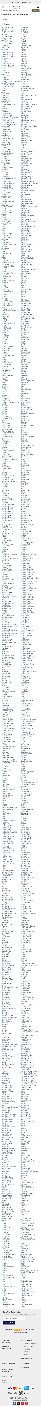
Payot (22, 646)
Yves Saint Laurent (27, 1292)
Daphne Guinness (7, 603)
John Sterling (6, 1181)
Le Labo (23, 83)
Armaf (3, 208)
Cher (3, 492)
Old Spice (23, 497)
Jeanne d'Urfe (6, 1136)
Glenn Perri (5, 922)
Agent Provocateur (8, 83)
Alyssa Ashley (6, 144)
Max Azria (23, 277)
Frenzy (3, 865)
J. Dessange (5, 1073)
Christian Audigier (7, 504)
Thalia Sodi (24, 1069)
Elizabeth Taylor (7, 711)
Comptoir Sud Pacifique (9, 558)
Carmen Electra (7, 431)
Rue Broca (24, 883)
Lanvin (22, 58)
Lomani (23, 138)
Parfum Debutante (26, 558)
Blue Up (4, 320)
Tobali (22, 1102)
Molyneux (23, 356)
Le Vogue (23, 92)
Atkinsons (4, 239)
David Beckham (7, 605)
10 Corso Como (7, 27)
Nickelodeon (24, 440)
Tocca (22, 1103)
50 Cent (4, 34)
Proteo (22, 738)
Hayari (3, 981)
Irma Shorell (5, 1059)
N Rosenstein (25, 402)
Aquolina (4, 194)
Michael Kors (25, 307)
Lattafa (22, 65)
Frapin (3, 854)
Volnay (22, 1243)
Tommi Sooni (25, 1114)
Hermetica (5, 998)
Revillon (23, 804)
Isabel (3, 1062)
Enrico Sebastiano (8, 729)
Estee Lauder (6, 754)
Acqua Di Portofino (8, 56)
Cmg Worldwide (7, 544)
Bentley (4, 296)
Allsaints (4, 140)
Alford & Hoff (5, 130)
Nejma (22, 427)
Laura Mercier (25, 72)
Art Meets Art (5, 219)
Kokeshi (4, 1288)
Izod (2, 1069)
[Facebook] (14, 1403)
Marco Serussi (25, 219)
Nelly (22, 429)
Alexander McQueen (8, 122)
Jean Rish (5, 1132)
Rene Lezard (25, 795)
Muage (22, 386)
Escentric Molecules (8, 746)
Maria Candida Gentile (28, 221)
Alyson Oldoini (6, 142)
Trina (22, 1139)
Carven (4, 447)
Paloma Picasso (26, 540)
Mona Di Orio (25, 357)
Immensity (5, 1042)
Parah (22, 551)
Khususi (4, 1268)
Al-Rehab (4, 103)
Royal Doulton (25, 876)
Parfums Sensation (27, 608)
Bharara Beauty (7, 309)
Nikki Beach (24, 458)
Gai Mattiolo (5, 876)
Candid (4, 406)
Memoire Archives (26, 289)
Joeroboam (5, 1172)
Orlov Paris (24, 519)
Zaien (22, 1299)
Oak (21, 488)
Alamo (3, 110)
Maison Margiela (26, 185)
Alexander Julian (7, 121)
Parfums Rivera (25, 605)
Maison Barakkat (26, 178)
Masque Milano (25, 262)
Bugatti (3, 372)
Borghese (4, 339)
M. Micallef (24, 165)
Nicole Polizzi (25, 451)
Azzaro (3, 259)
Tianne (22, 1091)
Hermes (4, 996)
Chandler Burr (6, 472)
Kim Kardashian (7, 1276)
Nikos (22, 460)
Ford (3, 816)
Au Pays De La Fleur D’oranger (8, 245)
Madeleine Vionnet (27, 171)
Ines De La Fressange (9, 1044)
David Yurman (6, 608)
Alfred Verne (5, 135)
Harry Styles (5, 971)
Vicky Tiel (23, 1216)
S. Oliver (23, 885)
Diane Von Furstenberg (9, 642)
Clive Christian (6, 540)
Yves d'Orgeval (25, 1286)
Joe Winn (4, 1170)
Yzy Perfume (25, 1294)
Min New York (25, 330)
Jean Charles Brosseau (9, 1107)
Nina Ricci (24, 461)
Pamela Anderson (26, 542)
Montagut (23, 368)
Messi (22, 296)
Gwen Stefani (6, 951)
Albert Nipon (5, 112)
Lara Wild (23, 61)
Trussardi (23, 1150)
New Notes (24, 434)
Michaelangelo (25, 312)
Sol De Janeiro (25, 985)
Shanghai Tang (25, 949)
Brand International (8, 356)
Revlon (23, 806)
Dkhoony (4, 653)
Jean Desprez (6, 1111)
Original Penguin (26, 515)
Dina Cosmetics (7, 646)
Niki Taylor (24, 456)
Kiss (3, 1279)
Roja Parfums (25, 854)
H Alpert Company (7, 953)
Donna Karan (6, 666)
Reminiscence (25, 788)
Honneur (4, 1012)
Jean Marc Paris (7, 1120)
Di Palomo (5, 632)
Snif (21, 980)
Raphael (23, 759)
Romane (23, 856)
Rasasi (22, 763)
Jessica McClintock (8, 1150)
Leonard (23, 101)
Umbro (22, 1164)
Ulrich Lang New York (28, 1161)
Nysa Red (24, 485)
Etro (2, 764)
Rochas (23, 845)
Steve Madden (25, 1026)
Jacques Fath (6, 1089)
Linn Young (24, 115)
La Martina (24, 33)
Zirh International (26, 1304)
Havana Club (6, 978)
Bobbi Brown (6, 327)
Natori (22, 418)
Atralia (3, 241)
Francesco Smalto (7, 842)
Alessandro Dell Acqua (9, 117)
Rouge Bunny (25, 868)
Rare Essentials (26, 761)
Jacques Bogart (7, 1087)
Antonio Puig (6, 187)
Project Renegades (27, 736)
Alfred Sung (5, 133)
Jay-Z (3, 1105)
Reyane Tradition (26, 809)
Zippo (22, 1302)
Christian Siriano (7, 512)
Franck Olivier (6, 847)
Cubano (4, 585)
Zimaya (23, 1301)
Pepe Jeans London (27, 651)
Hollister (4, 1010)
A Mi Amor (5, 40)
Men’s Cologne (28, 1346)
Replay (23, 798)
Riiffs (22, 822)
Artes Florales (6, 221)
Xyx (21, 1279)
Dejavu (4, 619)
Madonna (23, 174)
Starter (22, 1016)
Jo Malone (5, 1161)
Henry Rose (5, 992)
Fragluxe (4, 822)
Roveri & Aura (25, 870)
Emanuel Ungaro (7, 720)
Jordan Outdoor (6, 1191)
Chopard (4, 503)
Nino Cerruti (24, 465)
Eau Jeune (5, 689)
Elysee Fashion (7, 718)
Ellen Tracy (5, 714)
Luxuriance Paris (26, 164)
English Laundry (7, 723)
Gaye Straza (5, 890)
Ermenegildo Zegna (8, 741)
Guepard (4, 942)
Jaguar (3, 1093)
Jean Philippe (6, 1130)
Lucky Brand (24, 156)
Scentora (23, 922)
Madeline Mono (25, 173)
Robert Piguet (25, 833)
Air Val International (8, 86)
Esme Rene (5, 748)
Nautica (23, 424)
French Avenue (6, 861)
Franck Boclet (6, 845)
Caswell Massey (7, 456)
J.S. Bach (4, 1075)
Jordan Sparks (6, 1193)
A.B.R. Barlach (6, 42)
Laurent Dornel (25, 74)
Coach (3, 547)
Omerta (23, 508)
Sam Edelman (25, 895)
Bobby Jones (6, 329)
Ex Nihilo (4, 779)
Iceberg (4, 1030)
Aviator (3, 250)
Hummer (4, 1024)
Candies (4, 408)
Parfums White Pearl (27, 612)
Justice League (6, 1216)
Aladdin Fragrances (8, 104)
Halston (4, 958)
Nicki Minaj (24, 442)
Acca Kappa (5, 47)
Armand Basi (6, 210)
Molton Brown (25, 354)
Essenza (4, 752)
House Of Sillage (7, 1016)
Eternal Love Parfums (9, 761)
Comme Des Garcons (9, 555)
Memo (22, 287)
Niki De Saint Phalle (27, 454)
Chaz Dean (5, 490)
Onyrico (23, 512)
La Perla (23, 36)
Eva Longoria (6, 770)
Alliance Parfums (7, 138)
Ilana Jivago (5, 1039)
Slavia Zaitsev (25, 971)
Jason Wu (5, 1103)
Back (5, 19)
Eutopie (4, 768)
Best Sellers (27, 1349)
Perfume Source (26, 655)
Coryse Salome (6, 565)
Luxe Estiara (24, 162)
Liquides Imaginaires (27, 121)
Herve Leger (5, 999)
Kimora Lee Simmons (9, 1277)
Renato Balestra (26, 793)
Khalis (3, 1265)
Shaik (22, 946)
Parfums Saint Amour (27, 607)
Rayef (22, 768)
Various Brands (25, 1195)
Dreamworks (5, 673)
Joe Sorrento (6, 1168)
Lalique (23, 49)
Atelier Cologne (7, 234)
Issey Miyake (6, 1066)
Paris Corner (24, 616)
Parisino (23, 625)
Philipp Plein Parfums (28, 671)
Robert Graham (25, 829)
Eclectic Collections (8, 691)
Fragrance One (6, 825)
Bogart (3, 332)
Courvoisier (5, 578)
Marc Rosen (24, 214)
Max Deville (24, 278)
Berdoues (4, 298)
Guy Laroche (6, 949)
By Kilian (4, 381)
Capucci (4, 415)
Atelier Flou (5, 237)
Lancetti (23, 54)
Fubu (3, 868)
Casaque (4, 449)
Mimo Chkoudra (26, 327)
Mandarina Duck (26, 201)
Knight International (8, 1286)
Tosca (22, 1132)
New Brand (24, 433)
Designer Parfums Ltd (9, 626)
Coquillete (5, 560)
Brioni (3, 361)
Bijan (3, 312)
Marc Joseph (25, 212)
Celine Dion (5, 467)
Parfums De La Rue (27, 571)
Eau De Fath (5, 687)
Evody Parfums (6, 775)
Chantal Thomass (7, 476)
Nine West (24, 463)
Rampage (23, 755)
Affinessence (6, 76)
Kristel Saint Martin (8, 1294)
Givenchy (4, 920)
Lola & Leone (25, 133)
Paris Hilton (24, 619)
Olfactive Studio (26, 501)
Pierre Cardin (25, 680)
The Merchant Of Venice (29, 1082)
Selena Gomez (25, 937)
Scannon (23, 919)
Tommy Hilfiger (25, 1118)
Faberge (4, 782)
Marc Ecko (24, 208)
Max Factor (24, 280)
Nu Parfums (24, 479)
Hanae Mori (5, 964)
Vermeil (23, 1202)
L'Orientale (24, 27)
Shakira (23, 947)
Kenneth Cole (6, 1256)
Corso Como (5, 564)
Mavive (23, 275)
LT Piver (23, 147)
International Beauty (8, 1057)
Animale (4, 171)
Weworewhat (25, 1256)
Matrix (22, 266)
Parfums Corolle (26, 567)
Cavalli (3, 463)
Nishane (23, 467)
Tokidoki (23, 1107)
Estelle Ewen (6, 755)
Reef (22, 779)
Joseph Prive (6, 1198)
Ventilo (22, 1198)
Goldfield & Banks (7, 931)
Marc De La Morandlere (28, 207)
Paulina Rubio (25, 644)
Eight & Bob (5, 698)
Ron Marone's (25, 865)
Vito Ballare (24, 1236)
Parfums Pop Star (26, 603)
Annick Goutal (6, 182)
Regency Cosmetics (27, 784)
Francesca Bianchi (8, 840)
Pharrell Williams (26, 668)
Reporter (23, 800)
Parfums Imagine (26, 587)
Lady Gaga (24, 43)
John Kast (5, 1175)
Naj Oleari (24, 406)
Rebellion (23, 775)
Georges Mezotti (7, 899)
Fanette (4, 791)
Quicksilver (24, 746)
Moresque (24, 375)
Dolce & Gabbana (7, 659)
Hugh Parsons (6, 1021)
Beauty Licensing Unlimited (7, 281)
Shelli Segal (24, 953)
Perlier (22, 662)
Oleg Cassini (25, 499)
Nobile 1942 (24, 472)
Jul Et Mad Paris (7, 1209)
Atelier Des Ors (6, 235)
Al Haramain (5, 94)
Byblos (3, 382)
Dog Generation (7, 657)
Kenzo (3, 1261)
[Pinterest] (22, 1403)
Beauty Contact (6, 278)
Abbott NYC (5, 45)
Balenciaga (5, 264)
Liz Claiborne (25, 130)
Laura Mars (24, 70)
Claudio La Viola (7, 533)
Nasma (23, 415)
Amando (4, 147)
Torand (22, 1127)
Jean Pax (4, 1129)
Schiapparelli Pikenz (27, 926)
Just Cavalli (5, 1215)
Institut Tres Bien (7, 1050)
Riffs (22, 816)
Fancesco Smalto (7, 790)
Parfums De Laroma (27, 573)
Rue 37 (23, 881)
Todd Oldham (25, 1105)
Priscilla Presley (26, 725)
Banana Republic (7, 266)
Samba (23, 899)
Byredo (4, 384)
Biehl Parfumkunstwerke (10, 311)
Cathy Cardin (6, 461)
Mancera (23, 198)
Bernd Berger (6, 300)
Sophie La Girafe (26, 992)
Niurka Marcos (25, 470)
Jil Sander (5, 1155)
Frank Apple (5, 852)
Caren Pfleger (6, 416)
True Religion (25, 1148)
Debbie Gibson (6, 617)
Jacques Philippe (7, 1091)
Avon (3, 251)
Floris (3, 815)
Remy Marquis (25, 791)
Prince (22, 718)
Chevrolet (4, 495)
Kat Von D (5, 1236)
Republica (24, 802)
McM (22, 286)
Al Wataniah (5, 99)
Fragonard (5, 824)
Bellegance (5, 289)
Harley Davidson (7, 969)
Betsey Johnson (7, 302)
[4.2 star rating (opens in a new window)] (19, 1330)
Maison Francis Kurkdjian (29, 183)
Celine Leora (6, 468)
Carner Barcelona (7, 433)
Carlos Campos (7, 427)
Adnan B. (4, 61)
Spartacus (24, 996)
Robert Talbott (25, 834)
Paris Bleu (24, 614)
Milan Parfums (25, 321)
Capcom (4, 413)
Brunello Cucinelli (7, 368)
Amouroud (5, 158)
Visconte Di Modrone (27, 1234)
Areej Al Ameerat (7, 205)
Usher (22, 1177)
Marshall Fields (25, 251)
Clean (3, 537)
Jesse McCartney (7, 1148)
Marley (22, 243)
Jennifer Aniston (7, 1141)
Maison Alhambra (26, 176)
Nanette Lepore (25, 408)
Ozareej (23, 529)
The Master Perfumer (27, 1080)
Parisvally (23, 628)
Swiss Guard (25, 1042)
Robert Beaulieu (26, 827)
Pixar (22, 696)
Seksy (22, 933)
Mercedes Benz (26, 293)
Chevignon (5, 494)
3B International (7, 31)
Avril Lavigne (6, 253)
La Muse (23, 34)
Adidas (3, 60)
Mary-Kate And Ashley (28, 257)
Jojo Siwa (4, 1186)
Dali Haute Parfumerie (9, 596)
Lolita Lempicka (26, 137)
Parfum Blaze (25, 556)
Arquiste (4, 214)
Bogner (4, 334)
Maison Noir (24, 187)
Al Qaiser (4, 97)
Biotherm (4, 318)
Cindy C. (4, 526)
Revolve (23, 807)
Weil (22, 1252)
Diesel (3, 644)
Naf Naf (23, 404)
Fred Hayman (6, 856)
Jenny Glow (5, 1145)
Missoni (23, 341)
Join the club (22, 15)
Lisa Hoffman (25, 122)
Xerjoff (22, 1277)
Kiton (3, 1281)
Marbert (23, 205)
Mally (22, 196)
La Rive (23, 40)
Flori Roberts (6, 813)
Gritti (3, 938)
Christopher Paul (7, 521)
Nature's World (25, 420)
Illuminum (4, 1041)
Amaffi (3, 146)
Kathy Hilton (5, 1243)
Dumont (4, 680)
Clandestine (5, 529)
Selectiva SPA (25, 935)
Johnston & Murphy (8, 1184)
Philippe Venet (25, 673)
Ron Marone (24, 863)
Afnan (3, 78)
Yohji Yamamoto (26, 1285)
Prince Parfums (25, 723)
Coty (3, 573)
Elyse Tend (5, 716)
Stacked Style (25, 1008)
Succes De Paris (26, 1030)
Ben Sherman (6, 293)
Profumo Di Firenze (27, 734)
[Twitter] (18, 1403)
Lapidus (23, 60)
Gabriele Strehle (7, 874)
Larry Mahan (24, 63)
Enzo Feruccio (6, 734)
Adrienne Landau (7, 65)
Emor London (6, 721)
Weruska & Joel (26, 1254)
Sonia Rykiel (25, 990)
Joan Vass (5, 1164)
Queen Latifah (25, 745)
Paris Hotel (24, 621)
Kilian (3, 1274)
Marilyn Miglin (25, 230)
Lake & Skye (24, 47)
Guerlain (4, 944)
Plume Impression (26, 700)
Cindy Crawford (7, 528)
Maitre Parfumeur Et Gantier (27, 191)
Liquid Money (25, 119)
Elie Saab (4, 702)
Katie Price (5, 1245)
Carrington (5, 442)
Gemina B (5, 894)
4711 (3, 33)
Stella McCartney (26, 1021)
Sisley (22, 967)
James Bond (5, 1094)
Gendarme (5, 895)
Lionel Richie (25, 117)
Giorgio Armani (6, 911)
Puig (22, 739)
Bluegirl (4, 321)
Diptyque (4, 648)
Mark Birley (24, 237)
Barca (3, 269)
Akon (3, 92)
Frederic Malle (6, 859)
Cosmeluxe (5, 567)
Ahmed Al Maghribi (8, 85)
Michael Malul (25, 309)
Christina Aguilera (7, 513)
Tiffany (22, 1093)
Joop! (3, 1188)
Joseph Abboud (7, 1195)
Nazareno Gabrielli (27, 425)
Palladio (23, 537)
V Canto (23, 1181)
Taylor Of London (26, 1055)
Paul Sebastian (25, 639)
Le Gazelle (24, 81)
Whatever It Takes (26, 1258)
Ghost (3, 904)
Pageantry (24, 533)
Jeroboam (5, 1146)
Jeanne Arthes (6, 1134)
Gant (3, 885)
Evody (3, 773)
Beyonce (4, 307)
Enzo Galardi (6, 736)
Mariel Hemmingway (27, 226)
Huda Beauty (6, 1019)
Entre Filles (5, 732)
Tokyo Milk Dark (26, 1109)
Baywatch (4, 275)
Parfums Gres (25, 585)
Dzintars (4, 686)
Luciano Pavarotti (26, 151)
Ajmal (3, 88)
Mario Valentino (26, 235)
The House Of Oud (27, 1078)
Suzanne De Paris (26, 1035)
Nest (22, 431)
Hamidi (4, 960)
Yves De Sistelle (26, 1288)
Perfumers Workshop (27, 657)
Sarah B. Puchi (25, 911)
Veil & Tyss (24, 1197)
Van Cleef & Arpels (27, 1188)
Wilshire (23, 1268)
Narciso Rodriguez (27, 413)
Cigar (3, 522)
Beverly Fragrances (8, 305)
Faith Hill (4, 786)
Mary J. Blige (25, 255)
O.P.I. (22, 486)
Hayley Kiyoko (6, 983)
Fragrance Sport (7, 827)
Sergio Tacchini (25, 942)
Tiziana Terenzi (25, 1100)
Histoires (4, 1007)
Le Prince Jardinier (27, 88)
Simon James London (28, 964)
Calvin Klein (5, 400)
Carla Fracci (5, 424)
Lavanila (23, 78)
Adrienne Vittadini (7, 67)
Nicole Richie (25, 452)
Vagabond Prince (26, 1182)
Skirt (22, 969)
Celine (3, 465)
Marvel (22, 253)
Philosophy (24, 675)
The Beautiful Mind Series (29, 1071)
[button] (3, 6)
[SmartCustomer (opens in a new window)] (20, 1333)
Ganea (3, 883)
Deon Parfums (6, 623)
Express (4, 781)
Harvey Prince (6, 974)
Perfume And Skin (26, 653)
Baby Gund (5, 260)
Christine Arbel (6, 515)
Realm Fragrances (27, 772)
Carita (3, 422)
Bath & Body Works (8, 273)
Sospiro (23, 994)
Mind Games (24, 332)
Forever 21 (5, 818)
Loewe (22, 131)
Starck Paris (24, 1014)
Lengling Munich (26, 99)
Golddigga (5, 929)
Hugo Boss (5, 1023)
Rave (22, 764)
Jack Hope (5, 1080)
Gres (3, 935)
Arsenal (4, 216)
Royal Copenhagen (27, 872)
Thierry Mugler (25, 1087)
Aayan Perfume (6, 43)
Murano (23, 395)
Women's (5, 15)
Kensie (3, 1259)
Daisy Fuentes (6, 594)
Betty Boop (5, 303)
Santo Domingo (26, 908)
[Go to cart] (38, 6)
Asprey (3, 228)
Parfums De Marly (26, 574)
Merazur (23, 291)
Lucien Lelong (25, 155)
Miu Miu (23, 345)
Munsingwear (25, 393)
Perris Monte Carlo (27, 664)
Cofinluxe (4, 549)
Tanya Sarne (24, 1053)
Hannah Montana (7, 965)
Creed (3, 581)
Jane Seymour (6, 1100)
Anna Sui (4, 174)
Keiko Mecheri (6, 1250)
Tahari (22, 1046)
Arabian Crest (6, 196)
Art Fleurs (4, 217)
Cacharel (4, 388)
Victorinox (24, 1222)
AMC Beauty (5, 149)
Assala (3, 230)
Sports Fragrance (26, 999)
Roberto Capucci (26, 836)
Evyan (3, 777)
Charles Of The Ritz (8, 481)
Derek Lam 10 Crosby (9, 625)
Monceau (23, 359)
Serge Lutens (25, 940)
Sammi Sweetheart (27, 901)
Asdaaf (3, 225)
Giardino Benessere (8, 908)
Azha (3, 257)
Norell (22, 476)
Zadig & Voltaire (26, 1295)
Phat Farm (24, 669)
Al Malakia (5, 95)
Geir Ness (5, 892)
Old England (24, 495)
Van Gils (23, 1189)
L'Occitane (5, 1306)
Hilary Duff (5, 1003)
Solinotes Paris (25, 987)
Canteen (4, 409)
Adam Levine (6, 58)
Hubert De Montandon (9, 1017)
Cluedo (4, 542)
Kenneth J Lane (7, 1258)
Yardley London (26, 1281)
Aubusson (5, 248)
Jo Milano (4, 1163)
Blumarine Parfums (8, 323)
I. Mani (3, 1028)
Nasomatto (24, 416)
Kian (3, 1272)
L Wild (3, 1301)
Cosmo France (6, 569)
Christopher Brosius (8, 519)
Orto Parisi (24, 522)
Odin (22, 494)
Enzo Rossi (5, 738)
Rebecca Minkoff (26, 773)
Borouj (3, 341)
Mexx (22, 298)
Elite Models (5, 705)
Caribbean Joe (6, 418)
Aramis (3, 203)
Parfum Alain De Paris (28, 555)
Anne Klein (5, 180)
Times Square (25, 1098)
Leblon (22, 94)
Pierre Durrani (25, 682)
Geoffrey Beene (7, 897)
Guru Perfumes (6, 947)
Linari (22, 113)
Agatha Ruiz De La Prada (10, 81)
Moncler (23, 361)
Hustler (4, 1026)
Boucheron (5, 350)
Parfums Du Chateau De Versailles (29, 579)
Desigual (4, 628)
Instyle (3, 1051)
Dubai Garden (6, 677)
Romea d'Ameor (26, 858)
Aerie (3, 69)
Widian (22, 1263)
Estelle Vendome (7, 757)
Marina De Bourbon (27, 232)
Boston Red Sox (7, 347)
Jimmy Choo (5, 1159)
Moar (22, 347)
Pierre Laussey (25, 684)
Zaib (22, 1297)
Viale (22, 1215)
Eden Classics (6, 696)
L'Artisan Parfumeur (8, 1304)
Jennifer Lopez (6, 1143)
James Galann (6, 1098)
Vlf (21, 1241)
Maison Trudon (25, 189)
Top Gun (23, 1125)
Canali (3, 404)
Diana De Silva (6, 635)
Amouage (4, 156)
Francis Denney (7, 843)
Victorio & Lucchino (27, 1224)
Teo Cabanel (25, 1060)
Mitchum (23, 343)
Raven (22, 766)
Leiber (22, 97)
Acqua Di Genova (7, 52)
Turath (22, 1154)
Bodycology (5, 330)
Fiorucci (4, 804)
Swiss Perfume (25, 1044)
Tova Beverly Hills (26, 1136)
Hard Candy (5, 967)
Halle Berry (5, 956)
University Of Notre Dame (29, 1172)
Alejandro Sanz (6, 115)
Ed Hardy (4, 693)
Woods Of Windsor (27, 1272)
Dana (3, 599)
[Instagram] (26, 1403)
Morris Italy (24, 382)
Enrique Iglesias (7, 730)
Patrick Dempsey (26, 635)
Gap (2, 886)
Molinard (23, 350)
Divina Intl (5, 651)
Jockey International (8, 1166)
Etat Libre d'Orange (8, 759)
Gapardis (4, 888)
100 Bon (4, 29)
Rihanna (23, 820)
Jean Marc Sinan (7, 1121)
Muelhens (23, 388)
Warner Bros (24, 1249)
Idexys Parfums (6, 1033)
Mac (21, 167)
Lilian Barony (25, 108)
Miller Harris (24, 323)
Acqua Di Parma (7, 54)
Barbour (4, 268)
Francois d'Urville (7, 849)
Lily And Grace (25, 112)
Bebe (3, 284)
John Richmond (7, 1179)
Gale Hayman (6, 879)
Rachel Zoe (24, 750)
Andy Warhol (6, 164)
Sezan (22, 944)
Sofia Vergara (25, 983)
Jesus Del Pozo (7, 1154)
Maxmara (23, 284)
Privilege (23, 727)
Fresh (3, 867)
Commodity (5, 556)
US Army (23, 1175)
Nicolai (22, 443)
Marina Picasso (25, 234)
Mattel (22, 268)
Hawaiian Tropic (7, 980)
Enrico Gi (4, 727)
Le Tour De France (27, 90)
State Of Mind (25, 1017)
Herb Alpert (5, 994)
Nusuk (22, 481)
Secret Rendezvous (27, 931)
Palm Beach (24, 538)
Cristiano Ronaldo (7, 583)
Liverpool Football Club (28, 126)
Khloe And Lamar (7, 1267)
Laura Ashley (25, 67)
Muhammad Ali (25, 390)
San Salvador (25, 903)
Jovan (3, 1200)
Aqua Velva (5, 192)
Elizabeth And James (8, 707)
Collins (3, 551)
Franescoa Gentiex (8, 851)
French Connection (8, 863)
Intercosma (5, 1055)
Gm (2, 928)
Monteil (23, 373)
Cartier (3, 445)
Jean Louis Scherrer (8, 1114)
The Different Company (28, 1075)
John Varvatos (6, 1182)
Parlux (22, 632)
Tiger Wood (24, 1094)
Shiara (22, 955)
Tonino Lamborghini (27, 1121)
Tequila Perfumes (26, 1062)
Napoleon (23, 411)
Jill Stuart (4, 1157)
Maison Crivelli (25, 180)
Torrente (23, 1129)
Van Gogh (24, 1191)
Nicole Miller (24, 449)
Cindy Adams (6, 524)
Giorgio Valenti (6, 917)
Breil (3, 357)
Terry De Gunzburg (27, 1066)
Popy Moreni (24, 705)
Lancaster (23, 52)
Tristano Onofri (25, 1143)
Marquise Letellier (26, 250)
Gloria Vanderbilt (7, 924)
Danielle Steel (6, 601)
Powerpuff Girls (25, 709)
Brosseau (4, 366)
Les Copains (24, 103)
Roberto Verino (25, 840)
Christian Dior (6, 506)
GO (35, 10)
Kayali (3, 1249)
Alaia (3, 106)
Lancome (23, 56)
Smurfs (22, 978)
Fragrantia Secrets (8, 836)
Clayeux (4, 535)
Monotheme (24, 364)
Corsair (4, 562)
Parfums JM (24, 592)
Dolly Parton (5, 662)
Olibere (23, 503)
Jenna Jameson (7, 1137)
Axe (2, 255)
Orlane (22, 517)
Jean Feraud (5, 1112)
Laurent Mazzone (26, 76)
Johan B (4, 1173)
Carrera (4, 440)
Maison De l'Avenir (27, 182)
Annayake (5, 176)
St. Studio (23, 1007)
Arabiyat (4, 199)
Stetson (23, 1024)
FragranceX (5, 834)
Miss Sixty (24, 338)
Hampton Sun (6, 962)
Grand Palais (6, 933)
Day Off (4, 612)
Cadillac (4, 390)
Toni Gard (23, 1120)
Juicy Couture (6, 1207)
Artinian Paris (6, 223)
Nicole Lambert (25, 447)
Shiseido (23, 958)
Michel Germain (26, 314)
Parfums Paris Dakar (27, 598)
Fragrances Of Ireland (9, 833)
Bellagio (4, 286)
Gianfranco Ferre (7, 906)
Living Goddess (26, 128)
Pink (22, 686)
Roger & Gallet (25, 852)
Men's (12, 15)
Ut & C (22, 1179)
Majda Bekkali (25, 194)
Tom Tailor (24, 1112)
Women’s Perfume (29, 1344)
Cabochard (5, 386)
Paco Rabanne (25, 531)
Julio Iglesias (6, 1213)
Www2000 (24, 1276)
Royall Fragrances (27, 877)
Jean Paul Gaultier (8, 1127)
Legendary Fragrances (28, 95)
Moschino (23, 384)
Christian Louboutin (8, 510)
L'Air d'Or (4, 1302)
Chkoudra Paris (7, 499)
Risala (22, 825)
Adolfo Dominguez (8, 63)
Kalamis (4, 1224)
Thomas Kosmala (26, 1089)
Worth (22, 1274)
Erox (3, 743)
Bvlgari (3, 379)
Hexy (3, 1001)
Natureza (23, 422)
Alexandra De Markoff (9, 124)
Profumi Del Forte (26, 732)
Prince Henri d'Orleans (28, 720)
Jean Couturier (6, 1109)
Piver (22, 694)
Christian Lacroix (7, 508)
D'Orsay (4, 590)
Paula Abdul (24, 642)
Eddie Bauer (5, 694)
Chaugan (4, 485)
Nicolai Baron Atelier (27, 445)
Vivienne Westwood (27, 1240)
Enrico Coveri (6, 725)
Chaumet (4, 486)
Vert (21, 1207)
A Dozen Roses (7, 36)
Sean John (24, 929)
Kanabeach (5, 1227)
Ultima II (23, 1163)
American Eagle (7, 153)
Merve (22, 295)
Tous (22, 1134)
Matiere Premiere (26, 264)
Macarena (24, 169)
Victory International (27, 1225)
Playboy (23, 698)
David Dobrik (6, 607)
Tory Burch (24, 1130)
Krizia (3, 1295)
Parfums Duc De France (29, 581)
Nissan (22, 468)
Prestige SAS (25, 716)
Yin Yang (23, 1283)
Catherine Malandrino (9, 460)
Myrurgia (23, 400)
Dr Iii (3, 669)
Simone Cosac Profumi (28, 965)
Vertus (22, 1209)
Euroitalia (4, 766)
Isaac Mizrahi (6, 1060)
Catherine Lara (6, 458)
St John (23, 1003)
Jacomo (4, 1084)
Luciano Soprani (26, 153)
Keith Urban (5, 1252)
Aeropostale (5, 72)
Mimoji (22, 329)
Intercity (4, 1053)
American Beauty (7, 151)
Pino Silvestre (25, 691)
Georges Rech (6, 901)
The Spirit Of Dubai (27, 1084)
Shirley (22, 956)
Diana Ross (5, 637)
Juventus (4, 1220)
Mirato (22, 336)
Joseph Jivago (6, 1197)
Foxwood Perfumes (8, 820)
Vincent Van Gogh (26, 1233)
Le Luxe (23, 85)
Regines (23, 786)
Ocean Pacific (25, 490)
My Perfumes (25, 399)
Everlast (4, 772)
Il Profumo (5, 1037)
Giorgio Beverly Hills (8, 913)
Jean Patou (5, 1125)
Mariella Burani (25, 228)
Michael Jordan (25, 305)
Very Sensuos (25, 1211)
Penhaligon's (25, 648)
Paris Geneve (25, 617)
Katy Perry (5, 1247)
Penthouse (24, 650)
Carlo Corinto (6, 425)
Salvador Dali (25, 892)
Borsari (4, 345)
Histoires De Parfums (9, 1008)
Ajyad (3, 90)
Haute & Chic (6, 976)
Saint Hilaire (24, 888)
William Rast (24, 1267)
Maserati (23, 260)
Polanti (22, 702)
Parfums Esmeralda (27, 583)
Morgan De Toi (25, 379)
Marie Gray (24, 225)
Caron (3, 438)
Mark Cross (24, 241)
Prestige (23, 714)
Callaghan (5, 399)
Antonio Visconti (7, 189)
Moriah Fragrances (27, 381)
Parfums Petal (25, 601)
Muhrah (23, 391)
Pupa (22, 743)
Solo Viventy (24, 989)
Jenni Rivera (5, 1139)
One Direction (25, 510)
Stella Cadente (25, 1019)
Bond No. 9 (5, 338)
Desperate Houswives (9, 630)
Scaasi (22, 917)
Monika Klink (25, 363)
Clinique (4, 538)
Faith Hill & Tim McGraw (10, 788)
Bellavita (4, 287)
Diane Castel (6, 641)
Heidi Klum (5, 989)
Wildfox (23, 1265)
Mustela (23, 397)
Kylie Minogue (6, 1299)
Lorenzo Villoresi (26, 140)
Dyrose (4, 684)
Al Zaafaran (5, 101)
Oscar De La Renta (27, 524)
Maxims (23, 282)
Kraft (3, 1292)
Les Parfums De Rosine (28, 104)
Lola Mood (24, 135)
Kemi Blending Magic (9, 1254)
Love (22, 146)
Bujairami (4, 373)
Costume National (7, 571)
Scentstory (24, 924)
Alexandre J (5, 126)
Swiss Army (24, 1041)
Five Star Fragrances (8, 809)
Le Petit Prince (25, 86)
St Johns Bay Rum (27, 1005)
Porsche (23, 707)
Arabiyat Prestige (7, 201)
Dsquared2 (5, 675)
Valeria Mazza (25, 1186)
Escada (4, 745)
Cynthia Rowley (7, 587)
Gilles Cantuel (6, 910)
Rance (22, 757)
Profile (22, 730)
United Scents (25, 1168)
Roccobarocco (25, 843)
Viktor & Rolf (24, 1227)
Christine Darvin (7, 517)
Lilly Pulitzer (24, 110)
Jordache (4, 1189)
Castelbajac (5, 452)
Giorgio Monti (6, 915)
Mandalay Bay (25, 199)
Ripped (23, 824)
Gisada (4, 919)
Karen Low (5, 1231)
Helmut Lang (6, 990)
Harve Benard (6, 972)
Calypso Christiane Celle (10, 402)
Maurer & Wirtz (25, 273)
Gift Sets (26, 1352)
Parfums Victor (25, 610)
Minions (23, 334)
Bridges (4, 359)
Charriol (4, 483)
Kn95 (3, 1285)
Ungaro (23, 1166)
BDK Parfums (6, 277)
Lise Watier (24, 124)
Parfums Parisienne (27, 599)
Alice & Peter (6, 137)
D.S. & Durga (6, 589)
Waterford (23, 1250)
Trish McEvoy (25, 1141)
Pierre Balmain (25, 678)
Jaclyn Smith (6, 1082)
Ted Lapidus (24, 1059)
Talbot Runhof (25, 1050)
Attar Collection (6, 243)
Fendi (3, 798)
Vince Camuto (25, 1231)
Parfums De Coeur (27, 569)
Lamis (22, 51)
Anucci (3, 191)
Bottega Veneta (6, 348)
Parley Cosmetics (26, 630)
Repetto (23, 797)
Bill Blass (4, 314)
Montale (23, 370)
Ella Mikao (5, 712)
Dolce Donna (6, 660)
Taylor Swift (24, 1057)
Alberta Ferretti (6, 113)
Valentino (23, 1184)
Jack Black (5, 1078)
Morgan (23, 377)
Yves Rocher (25, 1290)
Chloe (3, 501)
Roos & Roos (25, 867)
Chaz (3, 488)
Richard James (25, 813)
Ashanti (4, 226)
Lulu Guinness (25, 160)
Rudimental (24, 879)
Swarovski (24, 1037)
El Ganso (4, 700)
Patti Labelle (24, 637)
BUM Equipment (7, 375)
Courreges (5, 576)
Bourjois (4, 352)
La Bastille (24, 29)
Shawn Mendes (26, 951)
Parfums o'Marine (26, 596)
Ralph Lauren (25, 752)
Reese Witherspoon (27, 782)
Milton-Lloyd (24, 325)
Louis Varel (24, 142)
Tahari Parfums (25, 1048)
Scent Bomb (24, 920)
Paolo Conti (24, 549)
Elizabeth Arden (7, 709)
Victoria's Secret (26, 1220)
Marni (22, 248)
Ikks (2, 1035)
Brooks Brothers (7, 364)
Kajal (3, 1222)
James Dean (5, 1096)
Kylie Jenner (5, 1297)
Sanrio (22, 904)
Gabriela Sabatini (7, 872)
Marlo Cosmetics (26, 244)
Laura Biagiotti (25, 69)
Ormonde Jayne (26, 521)
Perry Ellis (24, 666)
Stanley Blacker (26, 1010)
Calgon (4, 395)
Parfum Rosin (25, 560)
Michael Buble (25, 303)
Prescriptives (25, 712)
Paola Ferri (24, 547)
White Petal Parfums (27, 1259)
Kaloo (3, 1225)
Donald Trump (6, 664)
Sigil (22, 962)
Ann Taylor (5, 173)
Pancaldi (23, 546)
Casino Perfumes (7, 451)
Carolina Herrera (7, 436)
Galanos (4, 877)
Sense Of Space (26, 938)
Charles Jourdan (7, 479)
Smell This (24, 976)
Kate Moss (5, 1238)
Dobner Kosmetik (7, 655)
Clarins (4, 531)
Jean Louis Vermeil (8, 1116)
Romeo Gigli (24, 859)
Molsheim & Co (25, 352)
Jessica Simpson (7, 1152)
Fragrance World (7, 829)
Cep (2, 470)
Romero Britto (25, 861)
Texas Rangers (25, 1068)
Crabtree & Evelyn (7, 580)
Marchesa (23, 217)
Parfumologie (25, 564)
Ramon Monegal (26, 754)
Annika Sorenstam (8, 183)
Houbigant (5, 1014)
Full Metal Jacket (7, 870)
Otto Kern (23, 528)
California (4, 397)
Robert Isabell (25, 831)
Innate (3, 1048)
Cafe (3, 393)
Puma (22, 741)
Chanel (4, 474)
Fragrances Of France (9, 831)
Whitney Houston (26, 1261)
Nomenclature (25, 474)
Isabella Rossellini (8, 1064)
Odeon (22, 492)
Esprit (3, 750)
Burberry (4, 377)
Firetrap (4, 806)
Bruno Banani (6, 370)
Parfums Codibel (26, 565)
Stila (22, 1028)
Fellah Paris (5, 797)
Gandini (4, 881)
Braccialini (5, 354)
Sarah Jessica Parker (28, 913)
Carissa (4, 420)
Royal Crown (25, 874)
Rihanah (23, 818)
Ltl (21, 149)
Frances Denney (7, 838)
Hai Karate (5, 955)
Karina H (4, 1233)
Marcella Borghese (27, 216)
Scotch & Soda (25, 928)
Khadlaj (4, 1263)
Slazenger (24, 972)
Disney (3, 650)
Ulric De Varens (26, 1159)
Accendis (4, 49)
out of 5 (30, 1330)
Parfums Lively (25, 594)
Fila (2, 802)
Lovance (23, 144)
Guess (3, 946)
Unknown (23, 1173)
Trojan (22, 1145)
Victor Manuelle (26, 1218)
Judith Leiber (6, 1204)
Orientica (23, 513)
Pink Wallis (24, 689)
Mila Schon (24, 320)
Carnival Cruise (7, 434)
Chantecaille (5, 477)
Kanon (3, 1229)
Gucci (3, 940)
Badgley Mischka (7, 262)
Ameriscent (5, 155)
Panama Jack (25, 544)
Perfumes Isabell (26, 659)
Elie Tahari (5, 703)
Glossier (4, 926)
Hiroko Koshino (6, 1005)
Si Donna (23, 960)
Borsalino (4, 343)
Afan (3, 74)
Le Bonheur (24, 79)
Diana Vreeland (7, 639)
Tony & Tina (24, 1123)
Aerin (3, 70)
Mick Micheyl (25, 316)
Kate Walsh (5, 1241)
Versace (23, 1204)
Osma (22, 526)
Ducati (3, 678)
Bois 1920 (5, 336)
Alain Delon (5, 108)
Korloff (3, 1290)
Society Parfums (26, 981)
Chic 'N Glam (6, 497)
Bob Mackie (5, 325)
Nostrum (23, 477)
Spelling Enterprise (27, 998)
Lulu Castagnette (26, 158)
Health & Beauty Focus (9, 987)
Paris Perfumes (25, 623)
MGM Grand (24, 300)
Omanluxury (24, 506)
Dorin (3, 668)
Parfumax (23, 562)
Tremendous (24, 1137)
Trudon (22, 1146)
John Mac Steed (7, 1177)
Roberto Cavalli (26, 838)
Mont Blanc (24, 366)
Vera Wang (24, 1200)
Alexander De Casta (8, 119)
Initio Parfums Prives (8, 1046)
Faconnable (5, 784)
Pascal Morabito (26, 633)
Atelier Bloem (6, 232)
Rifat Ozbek (24, 815)
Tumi (22, 1152)
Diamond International (9, 633)
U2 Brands (24, 1157)
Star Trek (23, 1012)
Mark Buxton (24, 239)
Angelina (4, 169)
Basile (3, 271)
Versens (23, 1206)
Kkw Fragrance (6, 1283)
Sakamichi (24, 890)
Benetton (4, 295)
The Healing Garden (27, 1076)
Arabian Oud (5, 198)
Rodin (22, 851)
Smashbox (24, 974)
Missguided (24, 339)
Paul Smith (24, 641)
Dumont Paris (6, 682)
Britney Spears (6, 363)
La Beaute (24, 31)
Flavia (3, 811)
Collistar (4, 553)
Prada (22, 711)
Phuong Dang (25, 677)
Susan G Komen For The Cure (29, 1032)
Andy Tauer (5, 162)
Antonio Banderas (7, 185)
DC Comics (5, 614)
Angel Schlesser (7, 167)
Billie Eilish (5, 316)
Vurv (22, 1247)
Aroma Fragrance (7, 212)
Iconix (3, 1032)
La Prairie (23, 38)
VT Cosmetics (25, 1245)
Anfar (3, 165)
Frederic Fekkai (7, 858)
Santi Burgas (25, 906)
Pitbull (22, 693)
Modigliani (24, 348)
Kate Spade (5, 1240)
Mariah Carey (25, 223)
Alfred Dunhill (6, 131)
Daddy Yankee (6, 592)
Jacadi (3, 1076)
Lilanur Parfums (26, 106)
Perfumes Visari (26, 660)
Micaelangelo (25, 302)
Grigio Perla (5, 937)
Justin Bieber (6, 1218)
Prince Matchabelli (27, 721)
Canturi (4, 411)
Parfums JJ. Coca (26, 590)
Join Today (9, 1323)
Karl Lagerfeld (6, 1234)
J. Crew (4, 1071)
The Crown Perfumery (28, 1073)
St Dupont (24, 1001)
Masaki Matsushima (27, 259)
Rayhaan (23, 770)
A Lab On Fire (6, 38)
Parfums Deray (25, 576)
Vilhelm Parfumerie (27, 1229)
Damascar (5, 598)
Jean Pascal (5, 1123)
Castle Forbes (6, 454)
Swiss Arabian (25, 1039)
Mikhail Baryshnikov (27, 318)
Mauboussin (24, 271)
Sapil (22, 910)
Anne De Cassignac (8, 178)
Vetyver (23, 1213)
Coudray (4, 574)
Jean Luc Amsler (7, 1118)
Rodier (22, 849)
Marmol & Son (25, 246)
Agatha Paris (6, 79)
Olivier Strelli (25, 504)
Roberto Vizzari (25, 842)
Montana (23, 372)
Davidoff (4, 610)
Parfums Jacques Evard (28, 589)
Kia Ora (4, 1270)
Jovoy (3, 1202)
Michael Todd (25, 311)
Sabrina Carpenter (27, 886)
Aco (2, 51)
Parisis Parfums (26, 626)
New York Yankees (27, 436)
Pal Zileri (23, 535)
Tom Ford (23, 1111)
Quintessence (25, 748)
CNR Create (5, 546)
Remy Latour (25, 790)
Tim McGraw (24, 1096)
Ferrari (3, 800)
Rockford (23, 847)
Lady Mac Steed (26, 45)
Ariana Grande (6, 207)
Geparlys (4, 903)
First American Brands (9, 807)
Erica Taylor (5, 739)
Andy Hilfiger (6, 160)
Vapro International (27, 1193)
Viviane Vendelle (26, 1238)
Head (3, 985)
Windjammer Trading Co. (29, 1270)
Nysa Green (24, 483)
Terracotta (23, 1064)
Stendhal (23, 1023)
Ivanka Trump (6, 1068)
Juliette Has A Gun (8, 1211)
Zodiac (22, 1306)
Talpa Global (24, 1051)
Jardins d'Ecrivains (8, 1102)
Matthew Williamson (27, 269)
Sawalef (23, 915)
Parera (22, 553)
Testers (25, 1354)
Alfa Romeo (5, 128)
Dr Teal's (4, 671)
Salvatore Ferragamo (27, 894)
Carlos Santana (7, 429)
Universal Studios (26, 1170)
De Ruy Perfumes (7, 616)
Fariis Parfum (6, 793)
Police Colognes (26, 703)
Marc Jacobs (24, 210)
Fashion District (7, 795)
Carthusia (4, 443)
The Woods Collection (28, 1085)
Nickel (22, 438)
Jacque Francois (7, 1085)
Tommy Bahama (26, 1116)
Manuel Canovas (26, 203)
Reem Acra (24, 781)
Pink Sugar (24, 687)
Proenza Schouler (26, 729)
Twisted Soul (25, 1155)
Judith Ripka (5, 1206)
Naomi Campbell (26, 409)
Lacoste (23, 42)
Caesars (4, 391)
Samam (23, 897)
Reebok (23, 777)
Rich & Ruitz (24, 811)
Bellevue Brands (7, 291)
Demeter (4, 621)
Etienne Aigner (6, 763)
